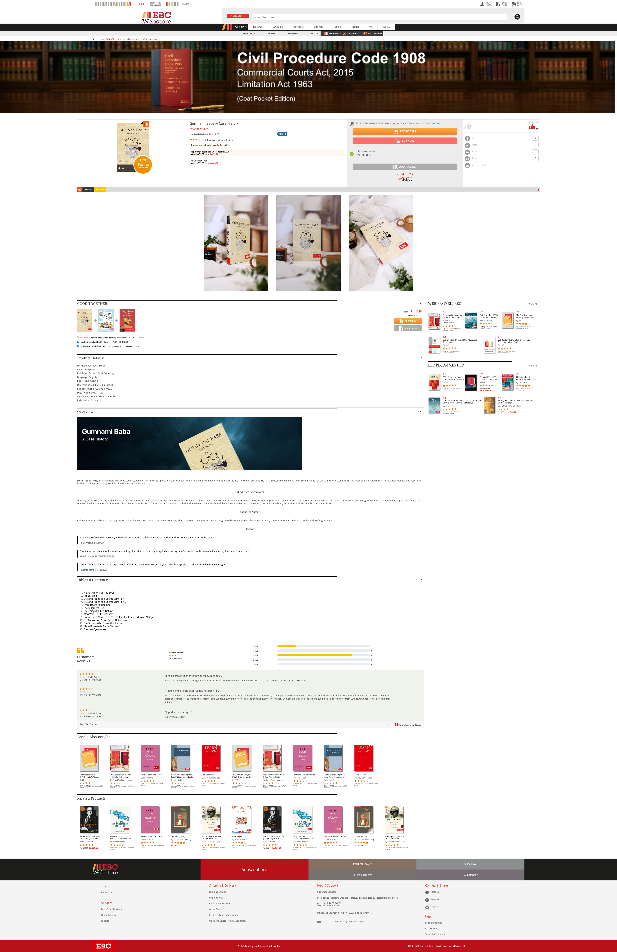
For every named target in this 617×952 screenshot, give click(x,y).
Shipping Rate (216, 897)
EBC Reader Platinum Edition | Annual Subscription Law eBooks (514, 341)
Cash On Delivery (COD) (221, 903)
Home (100, 39)
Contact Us (106, 892)
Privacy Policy (432, 928)
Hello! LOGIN (489, 4)
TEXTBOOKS (298, 27)
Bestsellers (272, 33)
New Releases (293, 33)
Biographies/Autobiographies (145, 39)
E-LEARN (355, 27)
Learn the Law (208, 775)
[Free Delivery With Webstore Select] (405, 179)
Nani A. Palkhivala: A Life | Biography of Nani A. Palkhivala (90, 837)
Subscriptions (254, 869)
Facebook (435, 892)
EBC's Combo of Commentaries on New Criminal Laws (526, 378)
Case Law (470, 863)
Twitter (434, 907)
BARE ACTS (318, 27)
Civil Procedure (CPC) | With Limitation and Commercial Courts (489, 316)
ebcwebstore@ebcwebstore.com (348, 921)
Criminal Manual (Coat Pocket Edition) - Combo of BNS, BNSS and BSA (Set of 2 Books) (490, 378)
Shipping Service (217, 892)
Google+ (435, 899)
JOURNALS (257, 27)
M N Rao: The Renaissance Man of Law (120, 837)
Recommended (249, 33)
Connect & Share (436, 885)
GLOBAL (386, 27)
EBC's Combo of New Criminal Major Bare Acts (453, 378)
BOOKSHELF (504, 4)
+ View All (532, 304)
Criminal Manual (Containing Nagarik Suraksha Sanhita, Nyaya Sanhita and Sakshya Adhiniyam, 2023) (462, 401)
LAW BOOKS (278, 27)
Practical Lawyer (362, 863)
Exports (105, 921)
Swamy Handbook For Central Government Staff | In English (516, 401)
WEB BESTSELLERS (444, 304)
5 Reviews (210, 140)
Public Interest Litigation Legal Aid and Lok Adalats (182, 776)
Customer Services (326, 892)
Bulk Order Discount (111, 909)
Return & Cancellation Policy (223, 915)
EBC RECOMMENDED (446, 365)
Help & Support (327, 885)
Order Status (215, 909)
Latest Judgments (362, 874)
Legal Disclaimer (433, 922)
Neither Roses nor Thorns (151, 775)
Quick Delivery (108, 915)
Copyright (423, 946)
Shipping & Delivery (222, 885)
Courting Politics (239, 836)
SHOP (241, 27)
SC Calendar (471, 874)
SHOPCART (519, 4)
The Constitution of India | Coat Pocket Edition (120, 776)
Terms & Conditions (435, 934)
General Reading (124, 39)
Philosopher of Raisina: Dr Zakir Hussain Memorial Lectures (211, 837)
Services (106, 903)
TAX (370, 27)
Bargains (314, 33)
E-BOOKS (337, 27)
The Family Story (178, 836)
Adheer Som (200, 128)
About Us (106, 886)
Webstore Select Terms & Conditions (227, 921)
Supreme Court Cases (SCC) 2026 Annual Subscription (460, 341)
